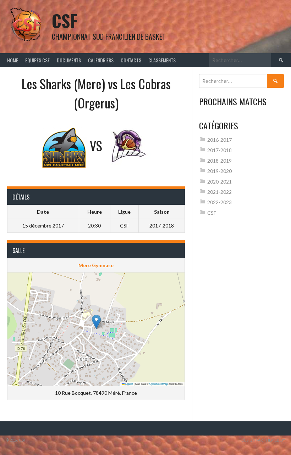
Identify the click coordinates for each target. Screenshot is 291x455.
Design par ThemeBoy (263, 440)
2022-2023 (219, 202)
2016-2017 (219, 140)
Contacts (131, 60)
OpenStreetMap (158, 384)
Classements (162, 60)
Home (12, 60)
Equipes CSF (37, 60)
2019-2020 (219, 171)
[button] (96, 322)
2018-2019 (219, 161)
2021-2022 (219, 192)
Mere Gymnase (96, 265)
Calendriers (101, 60)
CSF (64, 20)
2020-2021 (219, 182)
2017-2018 (219, 150)
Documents (69, 60)
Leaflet (129, 384)
